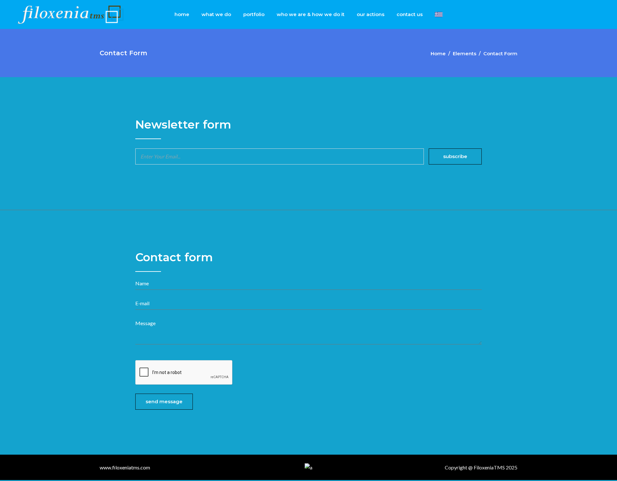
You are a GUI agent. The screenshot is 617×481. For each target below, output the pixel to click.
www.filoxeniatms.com (125, 467)
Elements (464, 53)
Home (438, 53)
